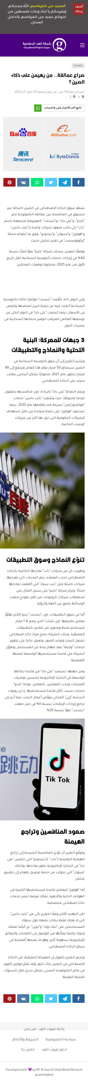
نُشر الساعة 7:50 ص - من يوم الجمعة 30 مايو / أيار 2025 (49, 92)
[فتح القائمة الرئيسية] (82, 45)
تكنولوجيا (78, 65)
